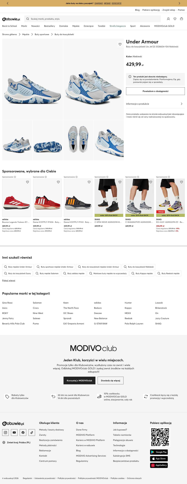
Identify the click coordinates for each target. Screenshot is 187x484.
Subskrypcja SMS (121, 455)
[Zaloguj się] (168, 19)
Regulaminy (82, 461)
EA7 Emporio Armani (73, 323)
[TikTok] (31, 432)
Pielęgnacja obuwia (123, 440)
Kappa (128, 308)
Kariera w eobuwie (85, 445)
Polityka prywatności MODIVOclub (93, 478)
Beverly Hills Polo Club (13, 323)
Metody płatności (48, 445)
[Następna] (179, 3)
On (156, 313)
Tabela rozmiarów (122, 434)
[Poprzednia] (7, 3)
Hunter (128, 302)
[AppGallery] (159, 465)
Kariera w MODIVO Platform (90, 440)
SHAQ (158, 323)
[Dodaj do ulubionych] (120, 44)
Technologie (119, 445)
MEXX (128, 313)
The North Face (71, 308)
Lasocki (159, 302)
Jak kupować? (120, 429)
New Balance (100, 318)
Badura (98, 308)
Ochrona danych (134, 478)
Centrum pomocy (48, 461)
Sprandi (67, 318)
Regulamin (27, 478)
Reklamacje (45, 450)
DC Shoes (68, 313)
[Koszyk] (181, 19)
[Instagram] (5, 432)
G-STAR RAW (100, 323)
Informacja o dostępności (125, 450)
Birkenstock (161, 308)
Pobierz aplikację (151, 10)
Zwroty (42, 434)
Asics (4, 308)
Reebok (128, 318)
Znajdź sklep (168, 10)
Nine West (38, 313)
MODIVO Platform (85, 434)
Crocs (36, 308)
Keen (65, 302)
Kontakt (43, 455)
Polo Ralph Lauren (134, 323)
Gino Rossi (7, 302)
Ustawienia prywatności (44, 478)
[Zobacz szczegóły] (181, 103)
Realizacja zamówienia (50, 440)
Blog (137, 10)
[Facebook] (23, 432)
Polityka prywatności (67, 478)
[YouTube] (14, 432)
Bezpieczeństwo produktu (126, 461)
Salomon (37, 302)
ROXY (5, 313)
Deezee (98, 313)
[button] (32, 79)
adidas (97, 302)
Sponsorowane (7, 177)
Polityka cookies (117, 478)
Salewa (36, 318)
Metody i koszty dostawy (51, 429)
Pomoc (181, 10)
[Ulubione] (175, 19)
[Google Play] (159, 452)
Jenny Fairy (8, 318)
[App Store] (159, 458)
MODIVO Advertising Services (91, 455)
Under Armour (142, 42)
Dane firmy (81, 429)
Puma (36, 323)
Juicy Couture (162, 318)
